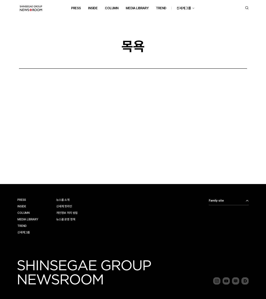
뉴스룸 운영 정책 (65, 219)
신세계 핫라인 (64, 206)
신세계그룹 (184, 8)
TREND (161, 8)
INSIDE (93, 8)
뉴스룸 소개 (62, 199)
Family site (216, 200)
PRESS (76, 8)
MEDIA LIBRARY (137, 8)
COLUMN (112, 8)
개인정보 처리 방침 (67, 213)
